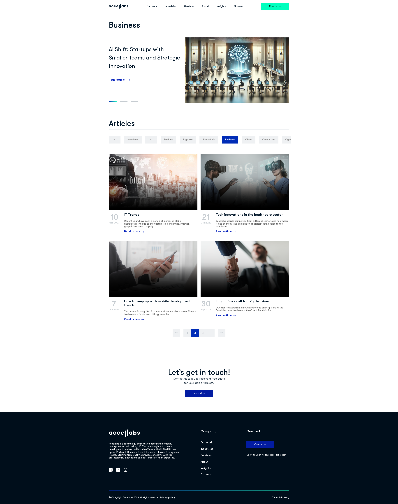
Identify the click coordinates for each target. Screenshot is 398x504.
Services (189, 6)
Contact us (275, 6)
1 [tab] (113, 101)
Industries (170, 6)
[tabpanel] (199, 70)
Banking (168, 139)
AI (151, 139)
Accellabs (133, 139)
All (114, 139)
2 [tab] (123, 101)
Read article (117, 79)
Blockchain (209, 139)
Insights (221, 6)
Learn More (199, 393)
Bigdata (188, 139)
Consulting (268, 139)
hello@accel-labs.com (274, 455)
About (205, 6)
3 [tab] (134, 101)
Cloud (248, 139)
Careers (238, 6)
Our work (151, 6)
